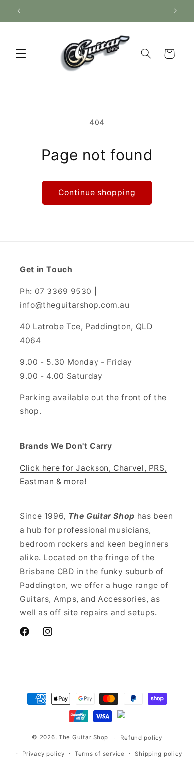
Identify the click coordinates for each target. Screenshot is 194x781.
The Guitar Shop (83, 737)
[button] (20, 53)
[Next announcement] (175, 11)
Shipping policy (158, 753)
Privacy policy (43, 753)
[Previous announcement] (19, 11)
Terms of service (100, 753)
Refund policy (141, 737)
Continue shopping (97, 192)
